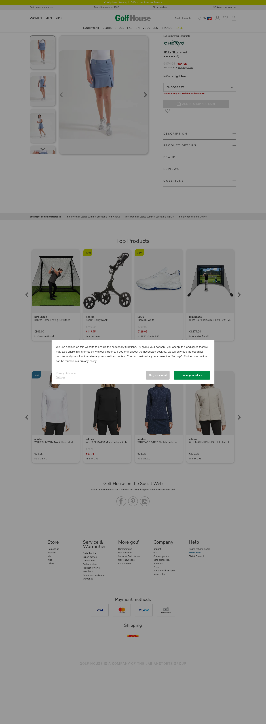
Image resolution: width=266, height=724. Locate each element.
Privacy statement (66, 373)
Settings (60, 377)
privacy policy (88, 361)
